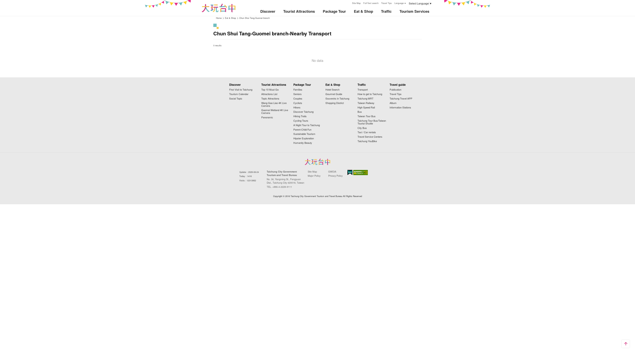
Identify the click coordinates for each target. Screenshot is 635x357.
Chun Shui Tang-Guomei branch (254, 18)
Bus (360, 111)
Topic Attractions (270, 98)
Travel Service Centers (370, 136)
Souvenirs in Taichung (337, 98)
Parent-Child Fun (302, 129)
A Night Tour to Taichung (306, 125)
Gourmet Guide (333, 94)
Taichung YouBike (367, 141)
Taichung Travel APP (401, 98)
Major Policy (314, 175)
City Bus (362, 128)
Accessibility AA (360, 172)
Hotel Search (332, 89)
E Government (349, 172)
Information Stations (400, 107)
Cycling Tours (300, 120)
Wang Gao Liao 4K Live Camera (274, 104)
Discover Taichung (303, 111)
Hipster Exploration (303, 138)
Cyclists (297, 103)
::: (348, 2)
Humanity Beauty (302, 142)
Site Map (356, 3)
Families (297, 89)
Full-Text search (371, 3)
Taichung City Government (317, 162)
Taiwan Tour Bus (367, 116)
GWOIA (332, 171)
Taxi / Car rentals (367, 132)
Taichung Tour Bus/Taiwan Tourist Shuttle (372, 122)
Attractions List (269, 94)
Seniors (297, 94)
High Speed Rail (366, 107)
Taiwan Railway (366, 103)
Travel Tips (386, 3)
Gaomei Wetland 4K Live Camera (274, 111)
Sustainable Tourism (304, 134)
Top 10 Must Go (270, 89)
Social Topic (235, 98)
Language (399, 3)
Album (393, 103)
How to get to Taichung (370, 94)
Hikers (296, 107)
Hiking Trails (300, 116)
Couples (297, 98)
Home (219, 18)
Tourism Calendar (238, 94)
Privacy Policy (335, 175)
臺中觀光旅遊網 (218, 8)
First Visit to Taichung (240, 89)
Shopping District (334, 103)
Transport (363, 89)
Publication (395, 89)
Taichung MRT (365, 98)
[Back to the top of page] (626, 344)
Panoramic (267, 117)
